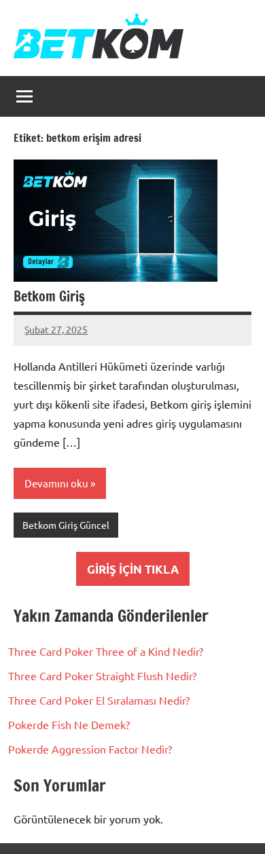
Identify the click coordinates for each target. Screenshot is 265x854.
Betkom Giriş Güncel (65, 525)
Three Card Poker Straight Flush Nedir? (102, 675)
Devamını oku (56, 483)
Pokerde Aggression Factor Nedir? (90, 749)
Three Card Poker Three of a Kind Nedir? (105, 651)
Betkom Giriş (49, 296)
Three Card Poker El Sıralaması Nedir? (99, 700)
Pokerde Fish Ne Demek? (69, 724)
